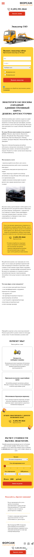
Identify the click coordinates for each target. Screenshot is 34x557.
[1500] (23, 468)
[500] (10, 468)
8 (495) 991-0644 (19, 9)
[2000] (30, 468)
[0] (4, 468)
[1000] (17, 468)
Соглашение (6, 90)
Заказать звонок (18, 552)
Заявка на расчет (17, 483)
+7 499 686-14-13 (5, 449)
